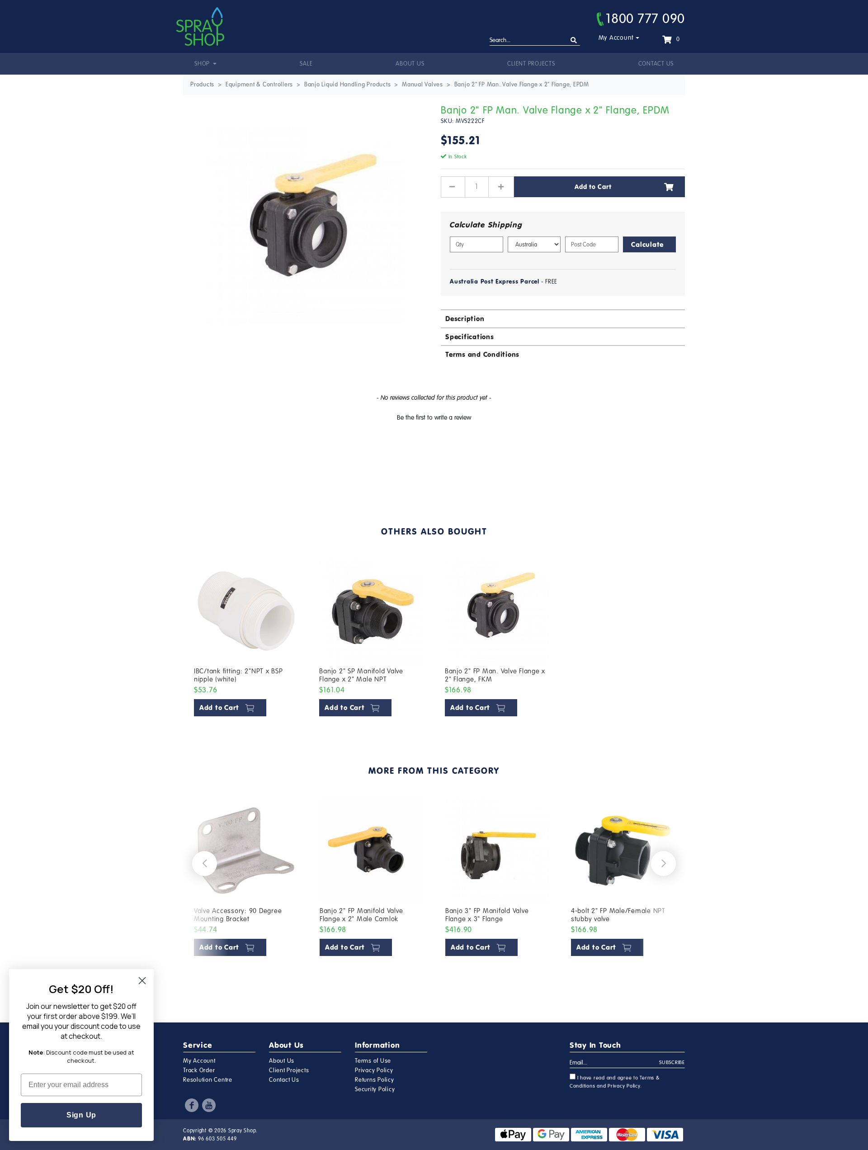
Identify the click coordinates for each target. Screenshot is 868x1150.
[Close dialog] (142, 981)
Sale (306, 63)
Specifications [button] (469, 336)
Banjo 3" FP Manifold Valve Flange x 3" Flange (487, 915)
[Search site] (574, 40)
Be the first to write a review (434, 417)
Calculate (647, 244)
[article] (246, 639)
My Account (616, 38)
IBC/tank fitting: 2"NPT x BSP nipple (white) (238, 675)
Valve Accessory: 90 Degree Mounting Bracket (238, 915)
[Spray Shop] (200, 26)
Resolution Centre (207, 1080)
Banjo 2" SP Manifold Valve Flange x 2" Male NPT (361, 675)
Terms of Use (373, 1061)
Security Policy (375, 1089)
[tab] (563, 318)
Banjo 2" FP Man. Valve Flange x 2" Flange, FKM (495, 675)
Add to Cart (593, 187)
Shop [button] (203, 63)
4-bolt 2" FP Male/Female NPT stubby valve (618, 915)
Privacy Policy (374, 1070)
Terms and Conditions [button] (482, 354)
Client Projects (531, 63)
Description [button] (464, 318)
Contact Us (656, 63)
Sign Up (81, 1115)
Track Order (199, 1070)
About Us (410, 63)
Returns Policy (374, 1080)
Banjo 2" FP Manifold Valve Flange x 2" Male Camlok (361, 915)
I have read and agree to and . (615, 1082)
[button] (434, 416)
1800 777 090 (645, 18)
